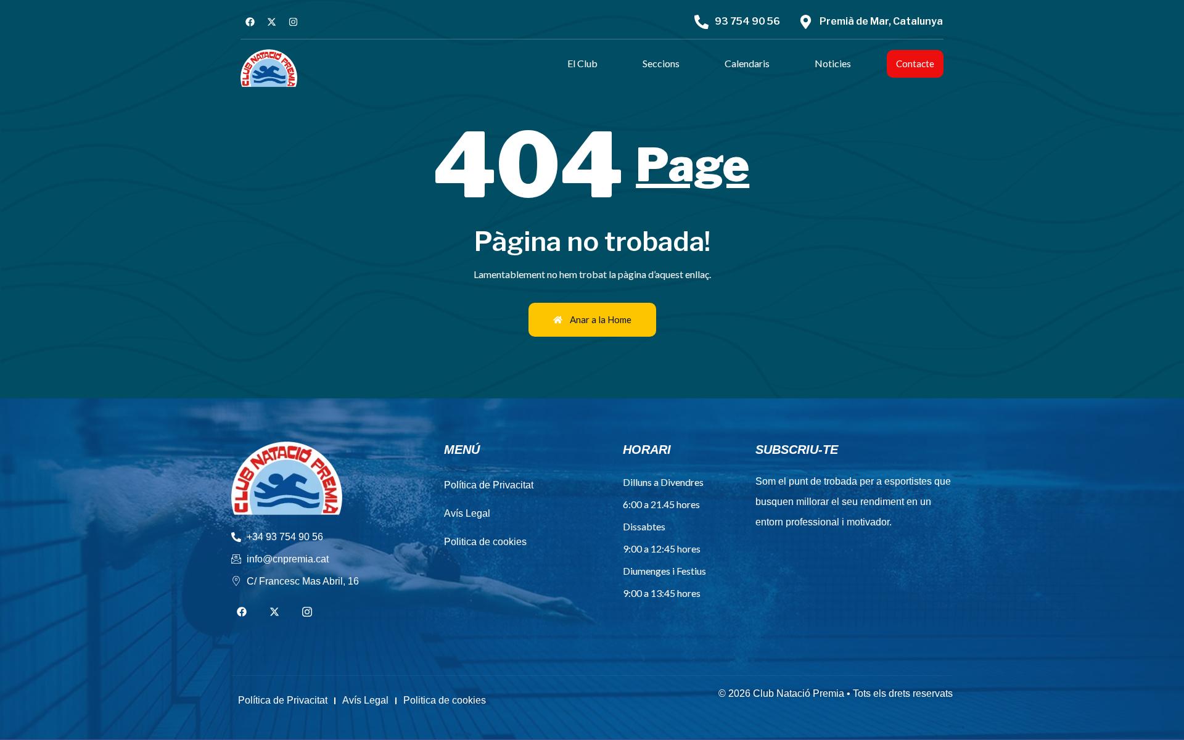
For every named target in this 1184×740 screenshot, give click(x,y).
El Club (582, 63)
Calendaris (747, 63)
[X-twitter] (271, 21)
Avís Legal (467, 513)
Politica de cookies (485, 541)
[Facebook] (249, 21)
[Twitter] (274, 612)
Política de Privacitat (488, 485)
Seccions (661, 63)
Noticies (833, 63)
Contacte (915, 63)
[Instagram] (293, 21)
